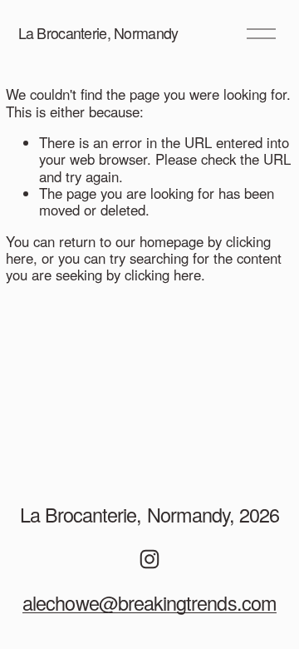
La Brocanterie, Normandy (98, 32)
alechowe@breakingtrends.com (149, 602)
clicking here (163, 275)
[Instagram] (149, 559)
